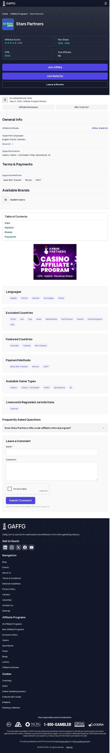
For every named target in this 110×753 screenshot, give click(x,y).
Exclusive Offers (10, 634)
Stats (5, 686)
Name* (9, 446)
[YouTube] (31, 547)
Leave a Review (55, 84)
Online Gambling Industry (14, 691)
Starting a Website (11, 707)
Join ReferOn (55, 76)
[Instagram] (12, 547)
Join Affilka (55, 67)
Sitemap (6, 610)
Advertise (7, 600)
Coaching (6, 680)
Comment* (11, 459)
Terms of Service (79, 741)
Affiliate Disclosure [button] (28, 107)
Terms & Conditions (11, 578)
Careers (6, 594)
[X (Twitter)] (18, 547)
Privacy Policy (8, 589)
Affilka (95, 128)
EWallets (6, 702)
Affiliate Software (10, 667)
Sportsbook (59, 387)
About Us (6, 572)
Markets (9, 227)
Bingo (5, 656)
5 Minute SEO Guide (11, 696)
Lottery (5, 662)
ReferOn (103, 128)
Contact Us (7, 605)
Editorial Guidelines (11, 583)
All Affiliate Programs (12, 624)
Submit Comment (20, 500)
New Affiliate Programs (13, 629)
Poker (46, 387)
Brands (8, 232)
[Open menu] (106, 3)
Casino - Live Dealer (30, 387)
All (71, 387)
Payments (10, 236)
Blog (4, 562)
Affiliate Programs (19, 14)
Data (7, 223)
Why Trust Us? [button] (81, 107)
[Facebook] (25, 547)
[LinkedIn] (5, 547)
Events (5, 567)
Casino (13, 387)
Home (5, 14)
